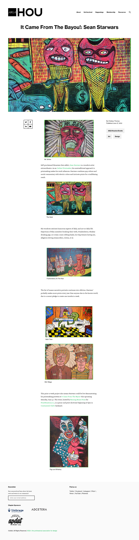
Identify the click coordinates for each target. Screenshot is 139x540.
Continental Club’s (48, 406)
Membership (111, 12)
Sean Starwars (75, 165)
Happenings (99, 12)
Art (109, 136)
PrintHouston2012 (47, 402)
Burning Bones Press (78, 399)
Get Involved (88, 12)
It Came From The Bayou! (71, 396)
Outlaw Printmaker (64, 168)
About (78, 12)
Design (117, 136)
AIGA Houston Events (115, 131)
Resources (122, 12)
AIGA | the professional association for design (42, 531)
